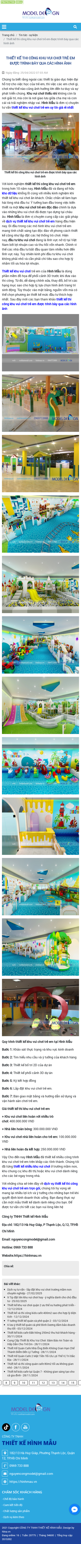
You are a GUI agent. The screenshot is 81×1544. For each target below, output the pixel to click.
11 (33, 1383)
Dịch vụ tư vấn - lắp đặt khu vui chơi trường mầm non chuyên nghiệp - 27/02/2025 (39, 1291)
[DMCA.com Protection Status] (12, 2)
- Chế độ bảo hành (13, 1499)
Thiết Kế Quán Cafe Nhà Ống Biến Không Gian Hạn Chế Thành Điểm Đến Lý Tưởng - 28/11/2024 (41, 1350)
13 (53, 1383)
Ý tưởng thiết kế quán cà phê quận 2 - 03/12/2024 (37, 1321)
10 (23, 1383)
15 (72, 1383)
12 (43, 1383)
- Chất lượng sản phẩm (16, 1511)
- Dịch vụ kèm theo (13, 1517)
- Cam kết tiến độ (12, 1505)
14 (62, 1383)
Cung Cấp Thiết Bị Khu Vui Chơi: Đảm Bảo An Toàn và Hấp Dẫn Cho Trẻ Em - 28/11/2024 (40, 1342)
